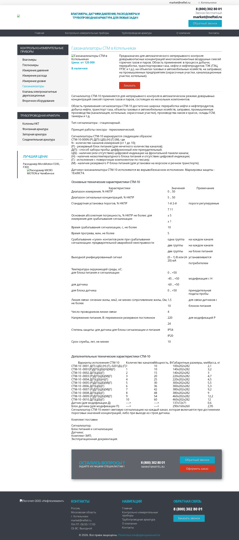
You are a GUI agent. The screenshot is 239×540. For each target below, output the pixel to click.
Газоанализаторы (33, 86)
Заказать (130, 85)
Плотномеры (30, 65)
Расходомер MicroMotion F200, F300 (41, 165)
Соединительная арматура (38, 139)
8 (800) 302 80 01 (209, 9)
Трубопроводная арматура (137, 33)
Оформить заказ (197, 469)
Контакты (214, 33)
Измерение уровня (34, 81)
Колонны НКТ (30, 124)
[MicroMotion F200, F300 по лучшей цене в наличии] (43, 172)
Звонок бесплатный (208, 13)
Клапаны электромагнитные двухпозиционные (39, 93)
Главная (39, 33)
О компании (183, 33)
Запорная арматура (34, 134)
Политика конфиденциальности (139, 535)
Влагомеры (29, 60)
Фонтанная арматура (35, 129)
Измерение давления (35, 70)
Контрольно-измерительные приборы (87, 33)
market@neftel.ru (179, 2)
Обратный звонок (205, 23)
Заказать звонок (189, 518)
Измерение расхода (34, 75)
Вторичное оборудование (38, 101)
